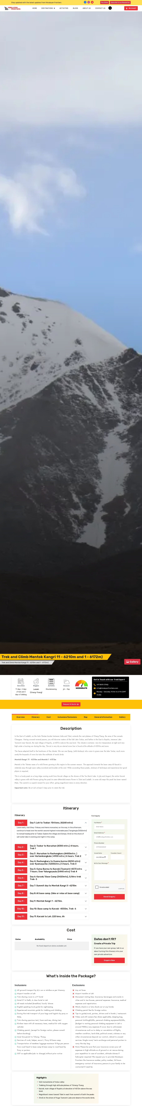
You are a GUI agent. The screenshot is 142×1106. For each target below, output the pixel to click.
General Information (103, 717)
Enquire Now (109, 960)
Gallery (134, 661)
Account (132, 8)
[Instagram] (88, 2)
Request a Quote (69, 704)
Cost (49, 717)
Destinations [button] (47, 8)
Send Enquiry (109, 897)
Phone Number (99, 843)
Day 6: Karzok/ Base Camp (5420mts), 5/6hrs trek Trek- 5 (49, 877)
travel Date (98, 853)
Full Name (98, 822)
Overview (21, 717)
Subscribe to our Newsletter (120, 2)
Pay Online (104, 2)
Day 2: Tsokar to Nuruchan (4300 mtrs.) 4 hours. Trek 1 (48, 847)
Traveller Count (116, 853)
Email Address (99, 833)
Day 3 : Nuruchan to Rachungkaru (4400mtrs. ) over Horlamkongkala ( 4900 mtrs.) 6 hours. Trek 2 (49, 854)
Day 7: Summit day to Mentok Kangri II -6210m (47, 885)
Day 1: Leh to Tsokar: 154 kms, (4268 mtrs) (45, 822)
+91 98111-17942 (102, 685)
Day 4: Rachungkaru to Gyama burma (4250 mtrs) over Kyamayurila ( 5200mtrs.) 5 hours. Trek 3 (49, 862)
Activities (64, 8)
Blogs (75, 8)
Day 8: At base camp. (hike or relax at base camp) (48, 893)
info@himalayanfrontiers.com (107, 688)
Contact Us (100, 8)
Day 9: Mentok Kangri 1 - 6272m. (40, 901)
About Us (87, 8)
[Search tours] (110, 8)
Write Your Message (101, 863)
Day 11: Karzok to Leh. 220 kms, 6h (41, 916)
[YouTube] (92, 2)
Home (34, 8)
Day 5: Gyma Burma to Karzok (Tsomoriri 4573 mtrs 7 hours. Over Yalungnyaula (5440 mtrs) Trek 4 (50, 870)
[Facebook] (85, 2)
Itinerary (36, 717)
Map (85, 717)
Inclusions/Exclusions (67, 717)
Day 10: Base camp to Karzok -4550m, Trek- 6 (46, 908)
